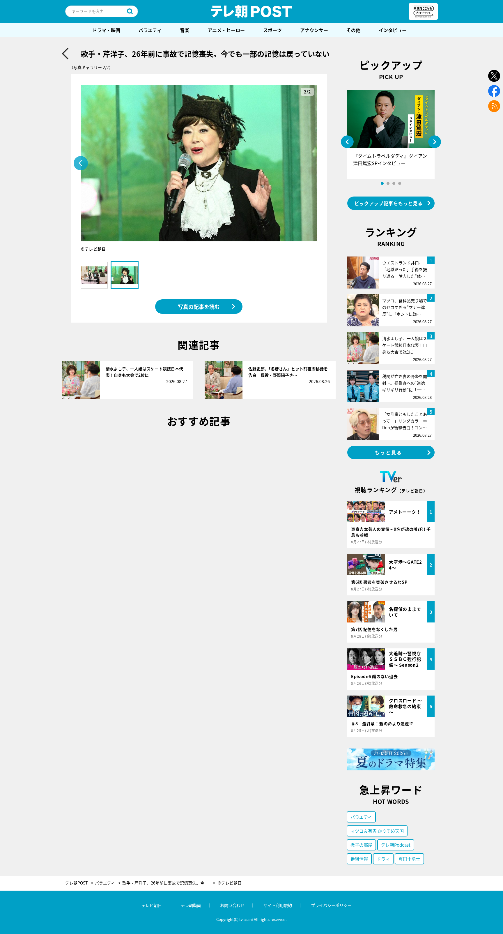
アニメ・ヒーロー (226, 29)
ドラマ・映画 (106, 29)
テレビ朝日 (151, 905)
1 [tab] (382, 183)
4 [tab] (399, 183)
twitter (494, 76)
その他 (353, 29)
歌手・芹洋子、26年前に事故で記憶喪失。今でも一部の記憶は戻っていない (168, 882)
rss (494, 106)
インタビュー (393, 29)
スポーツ (272, 29)
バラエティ (150, 29)
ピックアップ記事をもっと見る (389, 203)
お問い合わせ (232, 905)
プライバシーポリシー (331, 905)
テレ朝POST (251, 11)
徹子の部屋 (361, 845)
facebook (494, 91)
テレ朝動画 (191, 905)
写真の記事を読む (199, 306)
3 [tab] (393, 183)
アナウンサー (314, 29)
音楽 (184, 29)
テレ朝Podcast (395, 845)
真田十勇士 (409, 859)
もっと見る (389, 452)
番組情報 (359, 859)
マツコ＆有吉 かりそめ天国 (377, 831)
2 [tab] (388, 183)
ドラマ (383, 859)
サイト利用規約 (277, 905)
